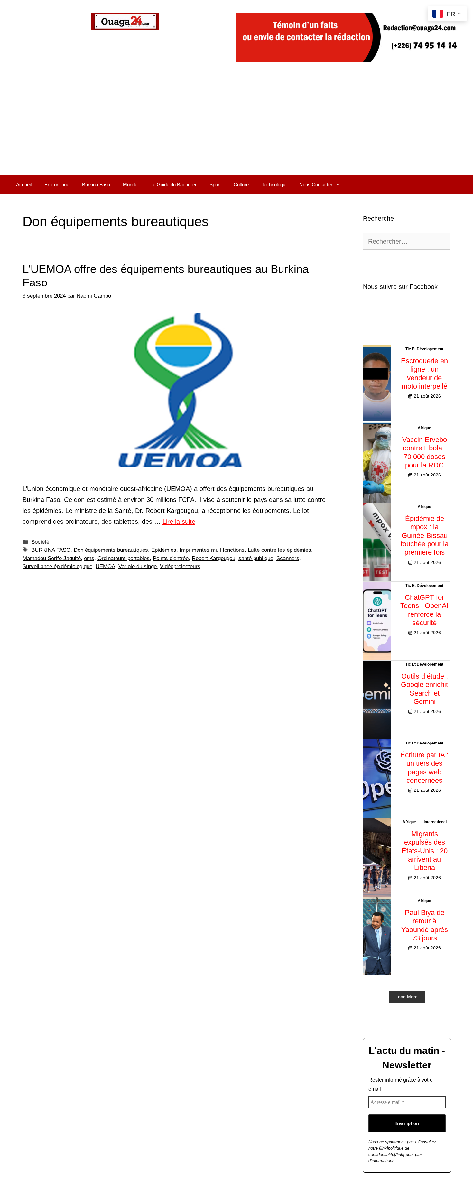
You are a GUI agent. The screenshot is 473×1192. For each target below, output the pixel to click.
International (435, 822)
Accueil (24, 184)
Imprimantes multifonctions (212, 550)
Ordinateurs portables (123, 558)
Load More (406, 996)
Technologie (274, 184)
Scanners (287, 558)
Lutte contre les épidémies (279, 550)
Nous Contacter (315, 184)
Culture (241, 184)
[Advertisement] (236, 127)
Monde (130, 184)
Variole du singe (137, 566)
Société (40, 542)
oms (89, 558)
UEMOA (105, 566)
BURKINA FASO (50, 550)
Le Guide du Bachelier (173, 184)
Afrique (424, 428)
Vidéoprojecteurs (180, 566)
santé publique (255, 558)
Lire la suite (178, 521)
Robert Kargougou (213, 558)
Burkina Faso (96, 184)
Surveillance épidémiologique (57, 566)
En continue (56, 184)
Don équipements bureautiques (111, 550)
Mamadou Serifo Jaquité (52, 558)
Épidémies (163, 550)
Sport (215, 184)
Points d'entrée (171, 558)
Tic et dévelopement (424, 349)
